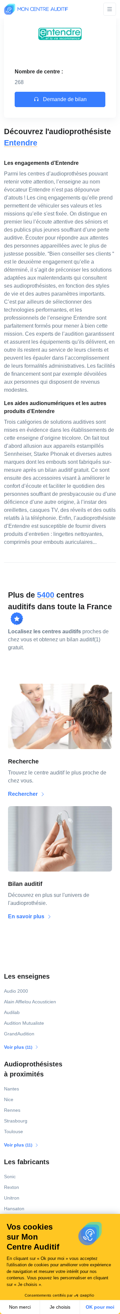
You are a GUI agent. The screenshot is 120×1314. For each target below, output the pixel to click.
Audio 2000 (16, 991)
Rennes (12, 1110)
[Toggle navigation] (109, 9)
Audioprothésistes (33, 1069)
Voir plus (18, 1047)
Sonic (10, 1176)
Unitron (11, 1198)
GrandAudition (19, 1033)
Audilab (12, 1012)
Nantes (11, 1088)
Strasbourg (15, 1120)
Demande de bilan (64, 99)
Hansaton (14, 1208)
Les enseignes (27, 976)
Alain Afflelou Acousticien (30, 1001)
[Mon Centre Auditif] (36, 9)
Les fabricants (26, 1162)
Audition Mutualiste (24, 1023)
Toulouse (13, 1131)
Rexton (11, 1187)
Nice (8, 1099)
